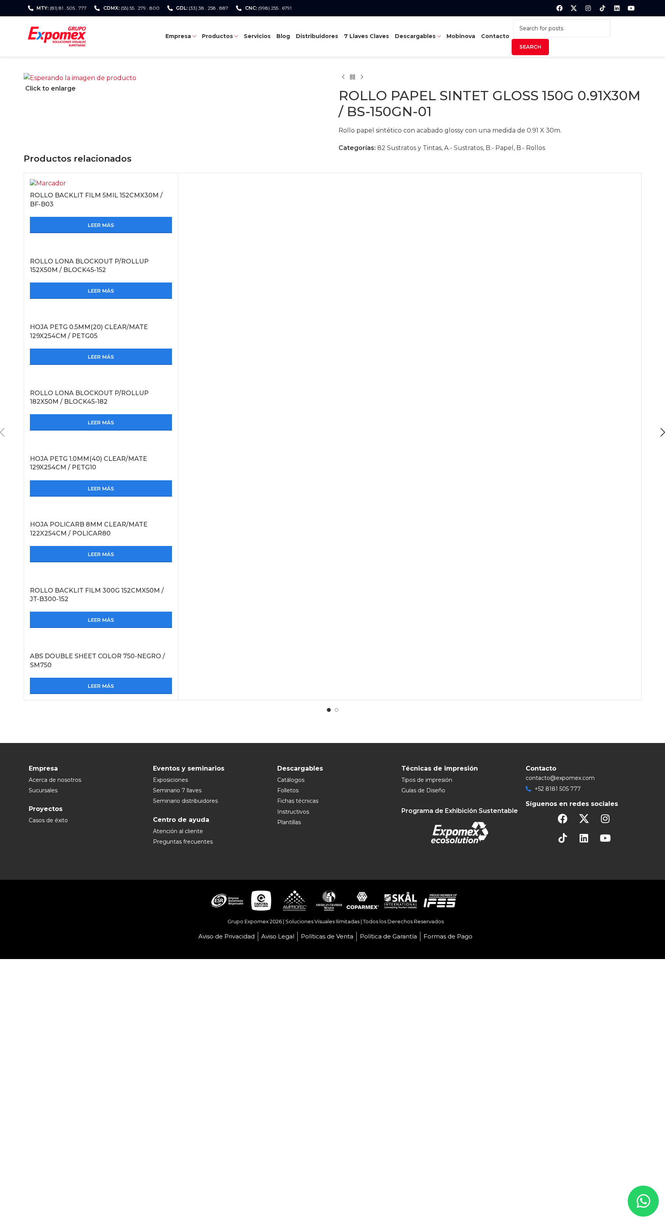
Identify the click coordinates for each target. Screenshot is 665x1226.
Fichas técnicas (297, 800)
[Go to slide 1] (329, 710)
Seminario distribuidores (185, 800)
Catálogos (290, 779)
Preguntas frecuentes (183, 841)
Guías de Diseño (423, 790)
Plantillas (289, 822)
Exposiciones (170, 779)
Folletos (288, 790)
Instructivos (293, 811)
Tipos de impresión (426, 779)
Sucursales (43, 790)
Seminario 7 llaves (177, 790)
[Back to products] (352, 77)
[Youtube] (631, 8)
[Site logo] (57, 36)
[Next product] (361, 77)
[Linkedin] (617, 8)
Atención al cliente (178, 831)
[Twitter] (574, 8)
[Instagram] (588, 8)
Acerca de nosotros (55, 779)
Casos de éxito (48, 820)
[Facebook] (559, 8)
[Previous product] (343, 77)
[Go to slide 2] (337, 710)
